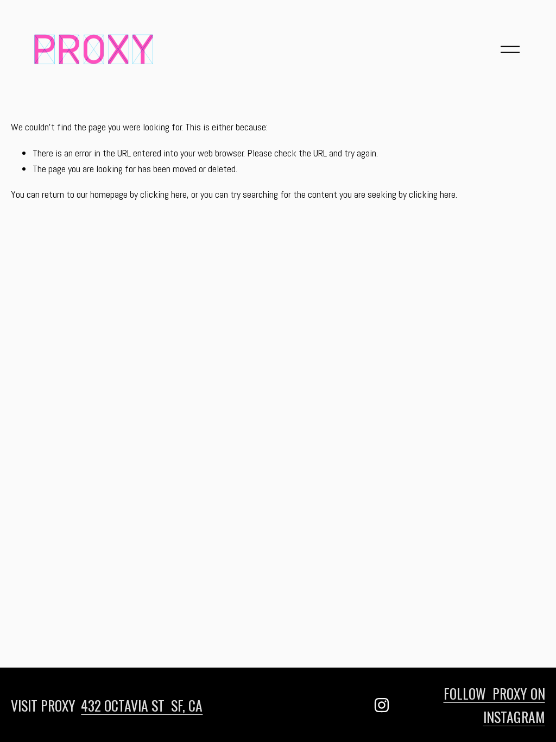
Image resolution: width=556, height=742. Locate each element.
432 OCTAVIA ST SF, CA (142, 705)
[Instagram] (381, 705)
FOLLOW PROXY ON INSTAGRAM (494, 704)
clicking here (163, 194)
